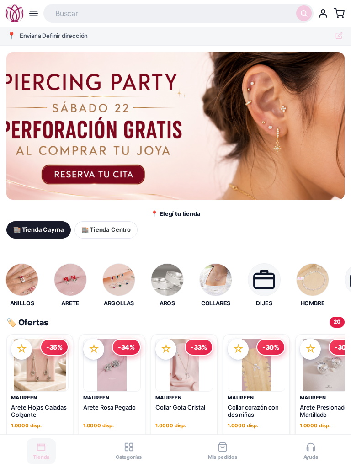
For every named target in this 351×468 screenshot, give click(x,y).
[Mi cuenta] (323, 13)
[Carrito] (339, 13)
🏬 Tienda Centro (106, 229)
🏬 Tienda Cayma (38, 229)
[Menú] (33, 13)
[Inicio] (14, 13)
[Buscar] (304, 13)
